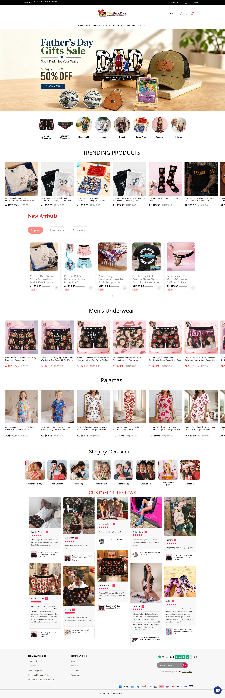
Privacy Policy (33, 661)
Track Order (75, 675)
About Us (74, 666)
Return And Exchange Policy (38, 675)
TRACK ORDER (193, 3)
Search (73, 661)
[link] (80, 25)
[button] (172, 13)
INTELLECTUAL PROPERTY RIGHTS (41, 680)
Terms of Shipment (35, 670)
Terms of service (34, 666)
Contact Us (75, 670)
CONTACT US (174, 2)
